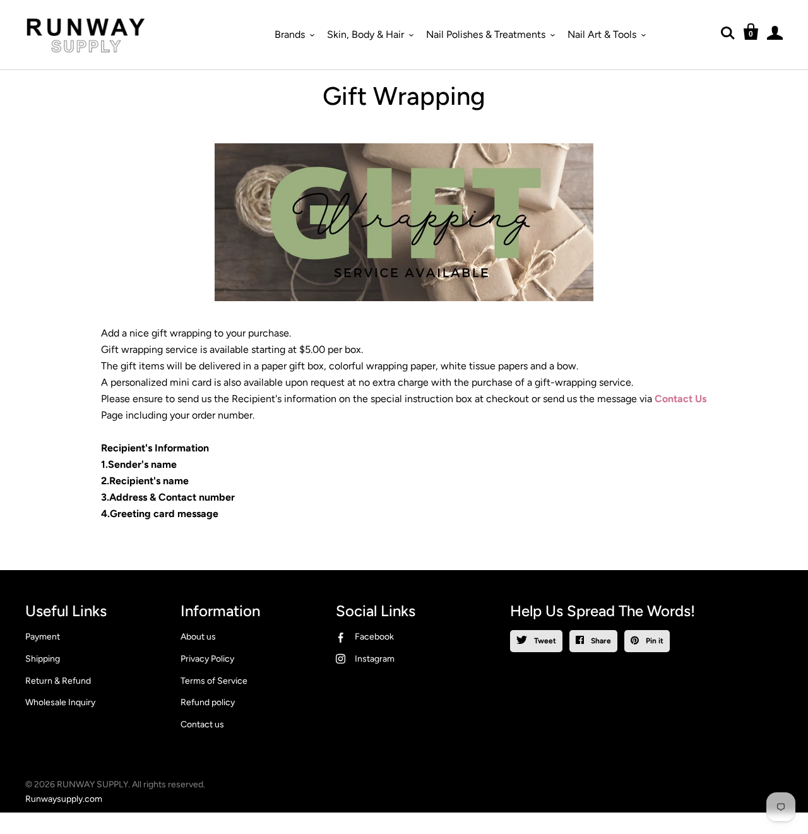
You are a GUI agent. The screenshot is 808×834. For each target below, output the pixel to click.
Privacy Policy (207, 658)
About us (198, 636)
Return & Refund (58, 681)
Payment (42, 636)
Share (600, 640)
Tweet (544, 640)
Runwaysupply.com (63, 799)
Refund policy (208, 702)
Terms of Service (214, 681)
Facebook (374, 636)
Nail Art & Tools (601, 34)
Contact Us (679, 399)
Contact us (202, 724)
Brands (290, 34)
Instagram (375, 658)
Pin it (653, 640)
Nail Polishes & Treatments (485, 34)
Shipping (42, 658)
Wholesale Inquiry (60, 702)
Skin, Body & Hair (365, 34)
